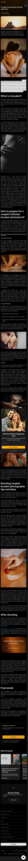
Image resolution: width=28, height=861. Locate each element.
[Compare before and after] (13, 420)
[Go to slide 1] (12, 430)
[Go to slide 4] (14, 430)
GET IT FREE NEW (13, 447)
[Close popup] (25, 407)
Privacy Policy (14, 451)
